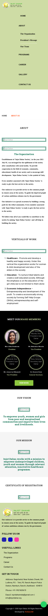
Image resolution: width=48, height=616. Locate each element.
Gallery (23, 74)
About (22, 26)
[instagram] (16, 539)
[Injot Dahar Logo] (12, 5)
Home (23, 16)
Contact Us (25, 84)
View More (24, 383)
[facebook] (4, 539)
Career (22, 65)
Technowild (29, 612)
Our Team (24, 46)
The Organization (27, 34)
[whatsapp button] (44, 604)
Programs (24, 55)
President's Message (28, 40)
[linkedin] (10, 539)
